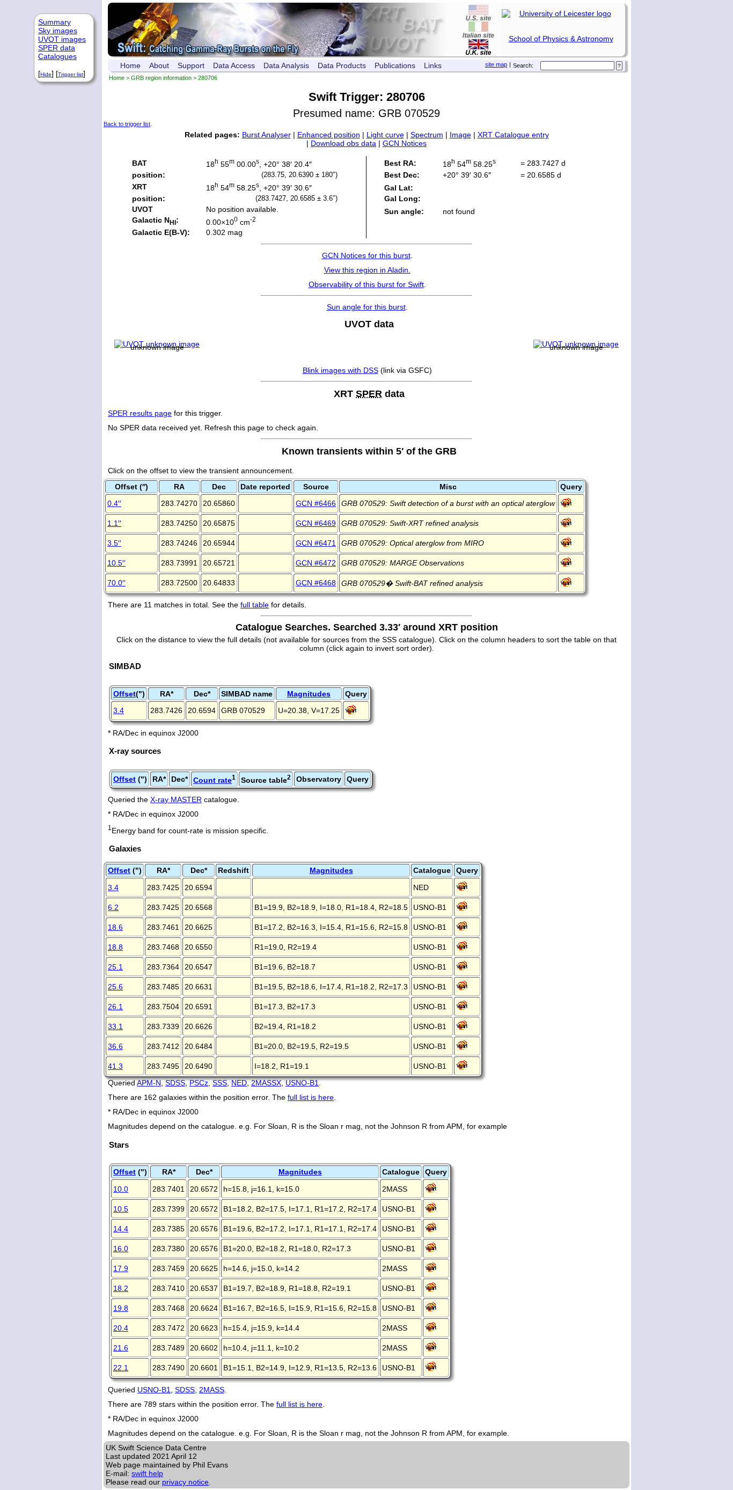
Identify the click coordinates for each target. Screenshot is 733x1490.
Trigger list (70, 74)
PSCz (198, 1082)
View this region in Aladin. (367, 270)
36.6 (115, 1046)
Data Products (342, 65)
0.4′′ (114, 503)
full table (254, 604)
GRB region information (161, 78)
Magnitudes (309, 693)
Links (433, 65)
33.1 (115, 1026)
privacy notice (185, 1482)
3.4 (118, 710)
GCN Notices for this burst (366, 255)
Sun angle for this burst (366, 307)
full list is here (311, 1097)
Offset (124, 693)
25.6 (115, 986)
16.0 (120, 1248)
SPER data (56, 47)
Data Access (234, 65)
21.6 (120, 1348)
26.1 (115, 1006)
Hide (46, 74)
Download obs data (343, 143)
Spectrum (427, 134)
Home (130, 65)
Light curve (385, 134)
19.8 (120, 1308)
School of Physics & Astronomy (561, 38)
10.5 (120, 1209)
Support (191, 65)
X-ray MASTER (176, 799)
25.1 (115, 967)
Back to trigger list (127, 124)
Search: (523, 65)
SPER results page (140, 413)
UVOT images (62, 39)
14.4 (120, 1228)
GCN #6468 (316, 582)
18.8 (115, 947)
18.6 (115, 927)
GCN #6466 (316, 503)
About (159, 65)
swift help (147, 1473)
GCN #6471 (316, 543)
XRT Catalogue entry (513, 134)
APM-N (149, 1082)
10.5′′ (116, 563)
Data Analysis (286, 65)
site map (496, 64)
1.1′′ (114, 523)
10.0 (120, 1189)
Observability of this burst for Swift (366, 284)
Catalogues (57, 56)
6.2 (113, 907)
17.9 (120, 1268)
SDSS (175, 1082)
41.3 (115, 1066)
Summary (54, 22)
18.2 (120, 1288)
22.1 (120, 1367)
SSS (219, 1082)
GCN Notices (405, 143)
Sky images (57, 30)
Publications (395, 65)
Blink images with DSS (340, 370)
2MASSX (266, 1082)
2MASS (211, 1389)
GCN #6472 (316, 563)
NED (239, 1082)
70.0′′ (116, 582)
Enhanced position (328, 134)
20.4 (120, 1328)
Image (460, 134)
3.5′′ (114, 543)
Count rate (212, 780)
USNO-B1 (302, 1082)
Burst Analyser (266, 134)
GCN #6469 (316, 523)
